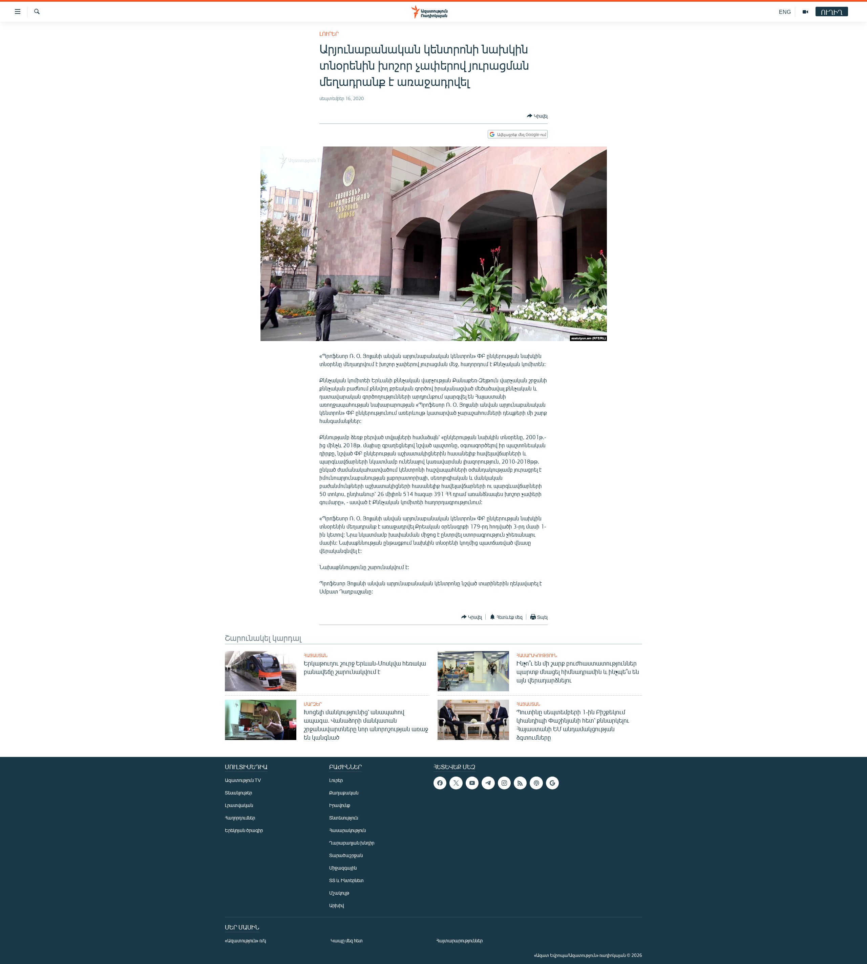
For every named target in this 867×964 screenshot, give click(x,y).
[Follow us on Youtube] (472, 783)
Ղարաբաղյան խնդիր (351, 843)
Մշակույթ (339, 893)
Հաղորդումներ (240, 818)
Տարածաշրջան (346, 855)
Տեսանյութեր (238, 792)
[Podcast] (536, 783)
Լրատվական (239, 805)
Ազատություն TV (243, 780)
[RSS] (520, 783)
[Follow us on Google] (552, 783)
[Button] (537, 116)
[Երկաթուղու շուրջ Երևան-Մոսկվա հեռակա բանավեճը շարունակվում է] (260, 671)
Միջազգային (343, 868)
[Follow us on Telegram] (488, 783)
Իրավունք (339, 805)
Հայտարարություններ (459, 940)
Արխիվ (336, 905)
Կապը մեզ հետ (347, 940)
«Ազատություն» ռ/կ (245, 940)
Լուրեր (329, 33)
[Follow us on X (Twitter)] (455, 783)
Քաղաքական (343, 792)
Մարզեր (313, 704)
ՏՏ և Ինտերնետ (346, 880)
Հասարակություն (536, 655)
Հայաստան (315, 655)
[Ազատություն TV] (805, 12)
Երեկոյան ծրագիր (244, 830)
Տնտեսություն (343, 818)
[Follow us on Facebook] (440, 783)
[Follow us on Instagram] (504, 783)
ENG (785, 11)
